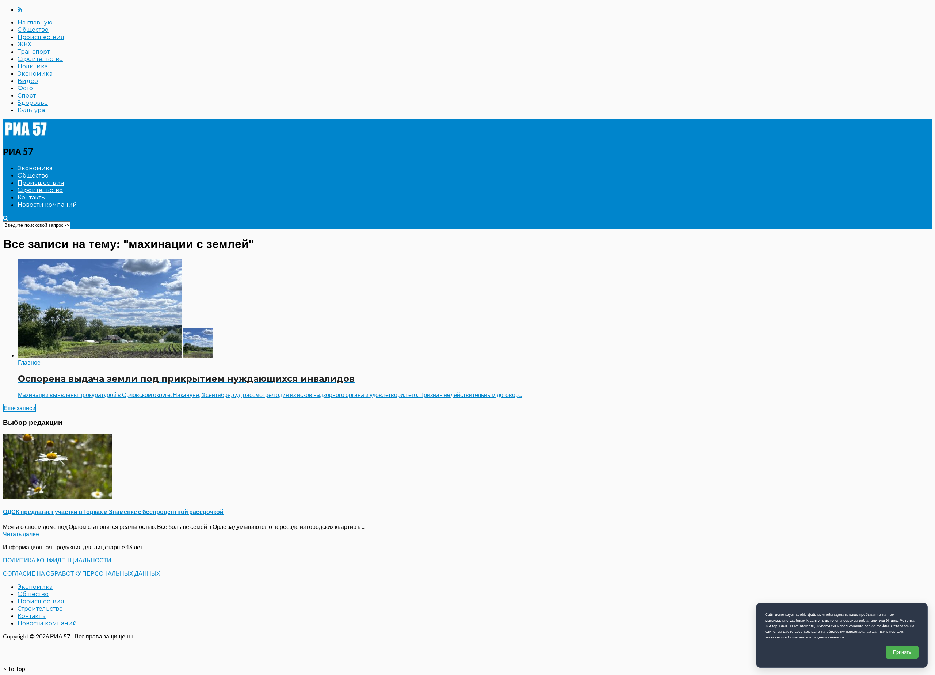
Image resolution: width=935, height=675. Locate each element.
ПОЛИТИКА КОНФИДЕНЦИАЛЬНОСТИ (57, 560)
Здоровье (33, 102)
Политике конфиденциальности (816, 637)
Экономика (35, 73)
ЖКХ (24, 44)
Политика (33, 66)
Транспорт (34, 51)
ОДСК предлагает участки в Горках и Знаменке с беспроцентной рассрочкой (113, 511)
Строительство (40, 59)
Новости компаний (47, 204)
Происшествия (41, 37)
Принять (902, 652)
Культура (31, 110)
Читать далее (21, 533)
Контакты (32, 197)
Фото (25, 88)
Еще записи (19, 407)
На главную (35, 22)
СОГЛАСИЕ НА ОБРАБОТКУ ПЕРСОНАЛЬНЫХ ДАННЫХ (81, 573)
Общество (33, 29)
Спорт (27, 95)
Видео (28, 80)
